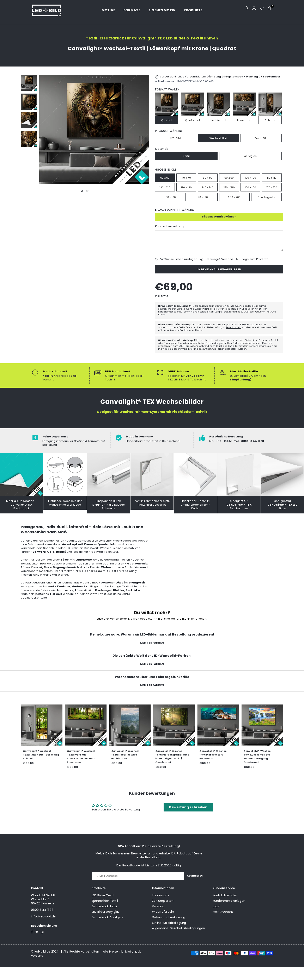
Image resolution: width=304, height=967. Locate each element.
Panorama (244, 120)
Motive (108, 10)
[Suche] (246, 8)
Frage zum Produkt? (254, 259)
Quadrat (166, 120)
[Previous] (45, 129)
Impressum (160, 895)
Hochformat (218, 120)
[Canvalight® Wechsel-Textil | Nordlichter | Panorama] (170, 725)
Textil (186, 156)
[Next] (143, 129)
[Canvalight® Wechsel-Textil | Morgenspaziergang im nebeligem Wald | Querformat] (126, 725)
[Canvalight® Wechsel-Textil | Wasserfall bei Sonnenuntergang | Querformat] (214, 725)
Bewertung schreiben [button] (188, 807)
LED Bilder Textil (103, 895)
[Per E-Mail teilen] (87, 191)
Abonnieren (195, 875)
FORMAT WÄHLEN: (167, 89)
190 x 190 (202, 197)
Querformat (192, 120)
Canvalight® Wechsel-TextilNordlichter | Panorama (166, 754)
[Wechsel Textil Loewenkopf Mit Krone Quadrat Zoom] (29, 139)
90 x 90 (229, 177)
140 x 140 (207, 187)
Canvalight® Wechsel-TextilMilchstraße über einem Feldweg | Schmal (255, 754)
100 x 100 (250, 177)
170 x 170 (271, 187)
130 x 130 (186, 187)
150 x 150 (229, 187)
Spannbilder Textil (105, 901)
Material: (161, 149)
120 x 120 (164, 187)
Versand (158, 906)
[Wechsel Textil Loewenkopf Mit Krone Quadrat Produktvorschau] (29, 83)
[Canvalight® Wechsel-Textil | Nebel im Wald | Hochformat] (82, 725)
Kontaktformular (225, 895)
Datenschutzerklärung (168, 917)
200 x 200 (234, 197)
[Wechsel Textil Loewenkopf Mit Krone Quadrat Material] (29, 120)
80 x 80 (207, 177)
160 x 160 (250, 187)
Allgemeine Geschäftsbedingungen (178, 928)
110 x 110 (271, 177)
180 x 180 (170, 197)
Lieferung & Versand (218, 259)
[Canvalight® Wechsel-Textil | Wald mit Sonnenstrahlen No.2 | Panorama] (37, 725)
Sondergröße (266, 197)
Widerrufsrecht (163, 912)
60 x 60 (165, 177)
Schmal (270, 120)
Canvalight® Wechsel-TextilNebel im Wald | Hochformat (77, 754)
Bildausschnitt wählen (219, 217)
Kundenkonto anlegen (229, 901)
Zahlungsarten (163, 901)
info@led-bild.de (43, 916)
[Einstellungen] (254, 8)
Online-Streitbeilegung (169, 923)
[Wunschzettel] (262, 8)
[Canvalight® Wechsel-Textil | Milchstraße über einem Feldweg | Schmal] (258, 725)
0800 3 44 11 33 (42, 910)
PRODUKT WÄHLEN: (168, 131)
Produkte (193, 10)
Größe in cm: (165, 170)
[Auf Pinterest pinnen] (81, 191)
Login (216, 906)
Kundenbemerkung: (169, 226)
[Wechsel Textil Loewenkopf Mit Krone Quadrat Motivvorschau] (29, 102)
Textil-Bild (261, 138)
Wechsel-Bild (218, 138)
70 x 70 (186, 177)
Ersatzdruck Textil (105, 906)
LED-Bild (175, 138)
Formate (131, 10)
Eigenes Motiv (162, 10)
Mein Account (223, 912)
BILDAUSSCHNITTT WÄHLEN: (174, 210)
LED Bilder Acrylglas (106, 912)
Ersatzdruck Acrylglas (107, 917)
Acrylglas (250, 156)
